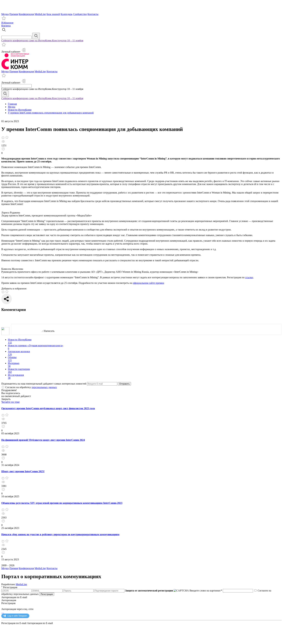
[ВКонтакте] (3, 612)
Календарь (66, 14)
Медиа (5, 14)
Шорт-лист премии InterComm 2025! (23, 471)
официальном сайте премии (148, 283)
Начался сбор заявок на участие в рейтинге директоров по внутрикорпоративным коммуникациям (60, 534)
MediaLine (40, 14)
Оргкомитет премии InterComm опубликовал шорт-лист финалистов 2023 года (48, 408)
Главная (12, 103)
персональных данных (44, 387)
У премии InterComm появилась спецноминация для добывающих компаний (51, 112)
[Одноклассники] (2, 612)
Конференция (26, 14)
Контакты (92, 14)
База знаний (53, 14)
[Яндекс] (1, 612)
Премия (13, 14)
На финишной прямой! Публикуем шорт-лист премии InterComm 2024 (43, 440)
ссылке (249, 277)
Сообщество (80, 14)
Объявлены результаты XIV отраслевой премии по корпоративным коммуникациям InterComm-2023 (61, 503)
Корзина (6, 25)
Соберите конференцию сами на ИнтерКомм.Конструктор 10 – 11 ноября (42, 40)
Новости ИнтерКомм (19, 109)
